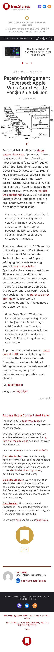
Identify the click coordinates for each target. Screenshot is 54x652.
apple (48, 398)
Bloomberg (15, 384)
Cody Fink (21, 572)
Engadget (22, 391)
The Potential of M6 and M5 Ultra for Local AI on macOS (38, 52)
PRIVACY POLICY (40, 596)
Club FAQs (42, 450)
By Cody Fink (27, 98)
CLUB (6, 38)
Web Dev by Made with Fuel (18, 615)
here (18, 450)
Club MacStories (31, 421)
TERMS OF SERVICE (27, 599)
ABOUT (7, 596)
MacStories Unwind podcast (25, 470)
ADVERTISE (25, 596)
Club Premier (10, 503)
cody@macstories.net (33, 580)
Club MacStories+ (13, 479)
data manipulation (23, 266)
